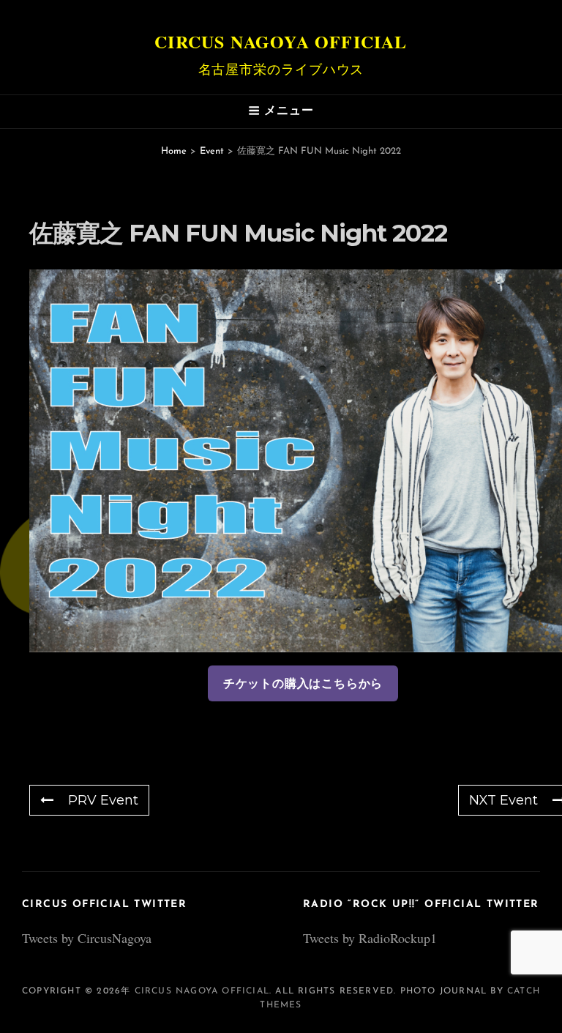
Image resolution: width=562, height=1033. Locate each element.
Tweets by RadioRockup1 (370, 938)
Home (174, 151)
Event (212, 151)
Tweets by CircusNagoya (86, 938)
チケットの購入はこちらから (303, 683)
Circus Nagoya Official (280, 41)
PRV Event (103, 800)
